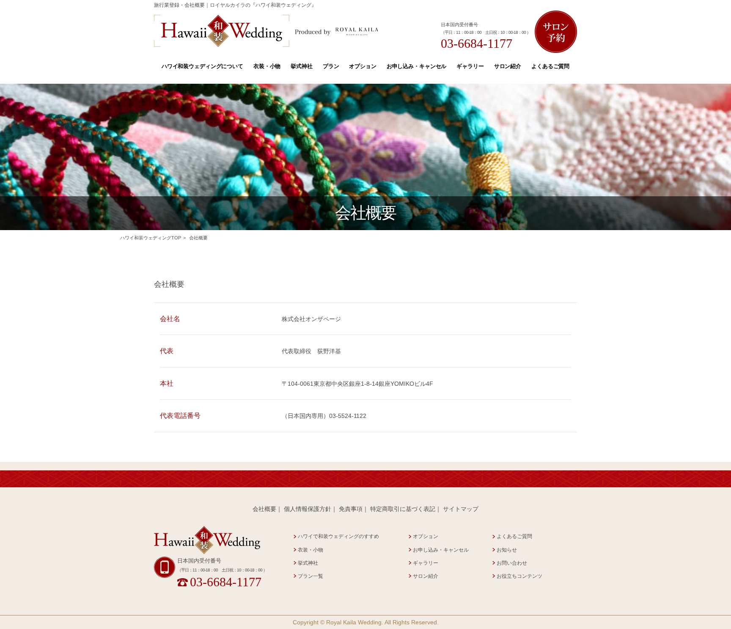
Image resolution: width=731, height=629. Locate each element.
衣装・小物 (266, 66)
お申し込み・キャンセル (417, 66)
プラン (331, 66)
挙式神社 (301, 66)
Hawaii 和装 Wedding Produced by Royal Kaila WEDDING (266, 31)
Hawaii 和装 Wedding (207, 540)
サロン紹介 (507, 66)
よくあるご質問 (550, 66)
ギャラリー (470, 66)
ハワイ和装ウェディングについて (202, 66)
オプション (362, 66)
